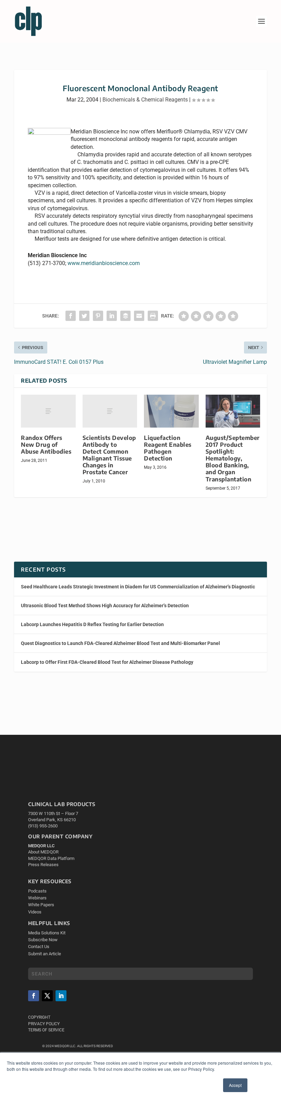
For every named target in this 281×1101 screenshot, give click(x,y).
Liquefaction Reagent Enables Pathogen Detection (168, 448)
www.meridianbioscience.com (104, 263)
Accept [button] (235, 1085)
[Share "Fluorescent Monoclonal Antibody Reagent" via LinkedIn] (112, 316)
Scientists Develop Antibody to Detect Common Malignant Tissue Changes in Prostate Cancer (109, 455)
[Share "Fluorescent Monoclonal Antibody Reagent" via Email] (139, 316)
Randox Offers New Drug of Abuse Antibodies (46, 444)
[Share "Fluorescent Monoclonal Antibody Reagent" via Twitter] (84, 316)
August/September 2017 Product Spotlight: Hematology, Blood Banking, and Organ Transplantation (233, 458)
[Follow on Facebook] (33, 995)
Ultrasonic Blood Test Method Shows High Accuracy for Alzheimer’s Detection (105, 605)
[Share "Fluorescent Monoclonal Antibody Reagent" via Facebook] (70, 316)
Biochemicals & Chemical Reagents (145, 99)
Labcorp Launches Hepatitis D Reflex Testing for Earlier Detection (92, 624)
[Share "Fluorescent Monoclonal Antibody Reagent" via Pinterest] (98, 316)
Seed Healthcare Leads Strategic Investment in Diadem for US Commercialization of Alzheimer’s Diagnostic (138, 586)
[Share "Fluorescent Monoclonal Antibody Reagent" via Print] (153, 316)
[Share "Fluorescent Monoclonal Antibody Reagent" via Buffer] (125, 316)
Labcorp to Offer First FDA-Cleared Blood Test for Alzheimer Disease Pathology (107, 662)
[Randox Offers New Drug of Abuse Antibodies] (48, 411)
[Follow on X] (47, 995)
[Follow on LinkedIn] (61, 995)
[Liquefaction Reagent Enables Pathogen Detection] (171, 411)
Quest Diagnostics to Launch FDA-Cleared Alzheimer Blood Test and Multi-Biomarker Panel (120, 643)
